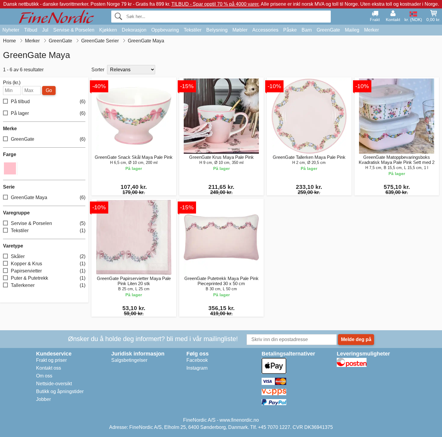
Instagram (196, 368)
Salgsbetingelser (129, 360)
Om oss (44, 375)
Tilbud (30, 29)
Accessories (265, 29)
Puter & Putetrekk (48, 278)
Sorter (97, 69)
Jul (45, 29)
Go (49, 90)
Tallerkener (48, 285)
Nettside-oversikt (54, 383)
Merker (371, 29)
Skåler (48, 256)
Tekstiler (192, 29)
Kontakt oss (48, 368)
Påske (290, 29)
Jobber (43, 399)
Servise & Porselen (73, 29)
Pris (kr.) (11, 82)
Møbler (239, 29)
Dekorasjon (134, 29)
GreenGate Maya (48, 197)
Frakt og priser (51, 360)
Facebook (197, 360)
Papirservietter (48, 270)
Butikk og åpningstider (60, 391)
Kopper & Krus (48, 263)
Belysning (217, 29)
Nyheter (10, 29)
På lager (48, 113)
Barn (307, 29)
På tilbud (48, 101)
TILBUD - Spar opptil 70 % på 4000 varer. (215, 4)
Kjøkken (108, 29)
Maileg (352, 29)
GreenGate (328, 29)
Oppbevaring (165, 29)
